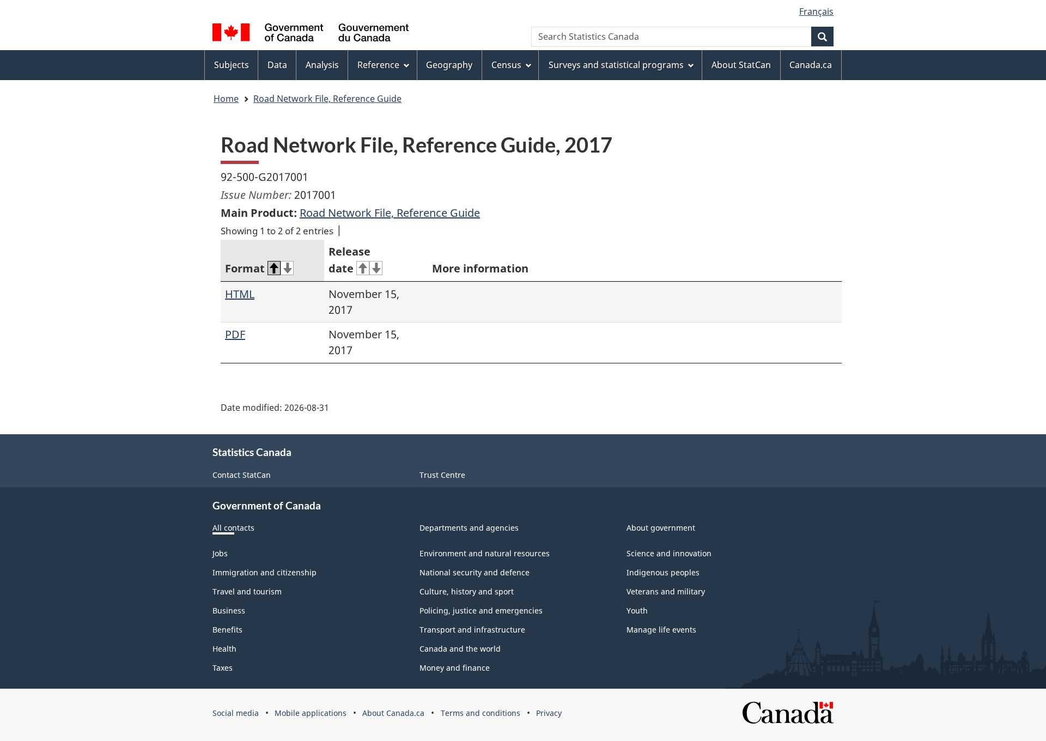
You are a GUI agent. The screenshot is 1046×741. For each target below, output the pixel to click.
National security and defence (474, 572)
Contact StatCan (241, 475)
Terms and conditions (480, 713)
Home (226, 99)
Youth (637, 610)
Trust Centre (442, 475)
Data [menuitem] (277, 65)
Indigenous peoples (663, 572)
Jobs (220, 553)
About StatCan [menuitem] (741, 65)
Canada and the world (460, 648)
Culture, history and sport (466, 591)
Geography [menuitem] (449, 65)
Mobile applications (310, 713)
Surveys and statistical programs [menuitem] (616, 65)
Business (228, 610)
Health (224, 648)
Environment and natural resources (484, 553)
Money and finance (454, 668)
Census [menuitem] (506, 65)
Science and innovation (669, 553)
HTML (239, 294)
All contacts (233, 528)
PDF (235, 334)
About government (661, 528)
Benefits (227, 629)
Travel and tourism (247, 591)
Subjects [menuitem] (231, 65)
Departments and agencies (469, 528)
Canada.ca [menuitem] (810, 65)
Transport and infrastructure (472, 629)
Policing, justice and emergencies (481, 610)
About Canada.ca (393, 713)
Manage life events (661, 629)
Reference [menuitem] (378, 65)
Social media (235, 713)
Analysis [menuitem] (322, 65)
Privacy (549, 713)
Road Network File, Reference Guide (327, 99)
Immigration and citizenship (264, 572)
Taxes (222, 668)
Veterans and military (666, 591)
